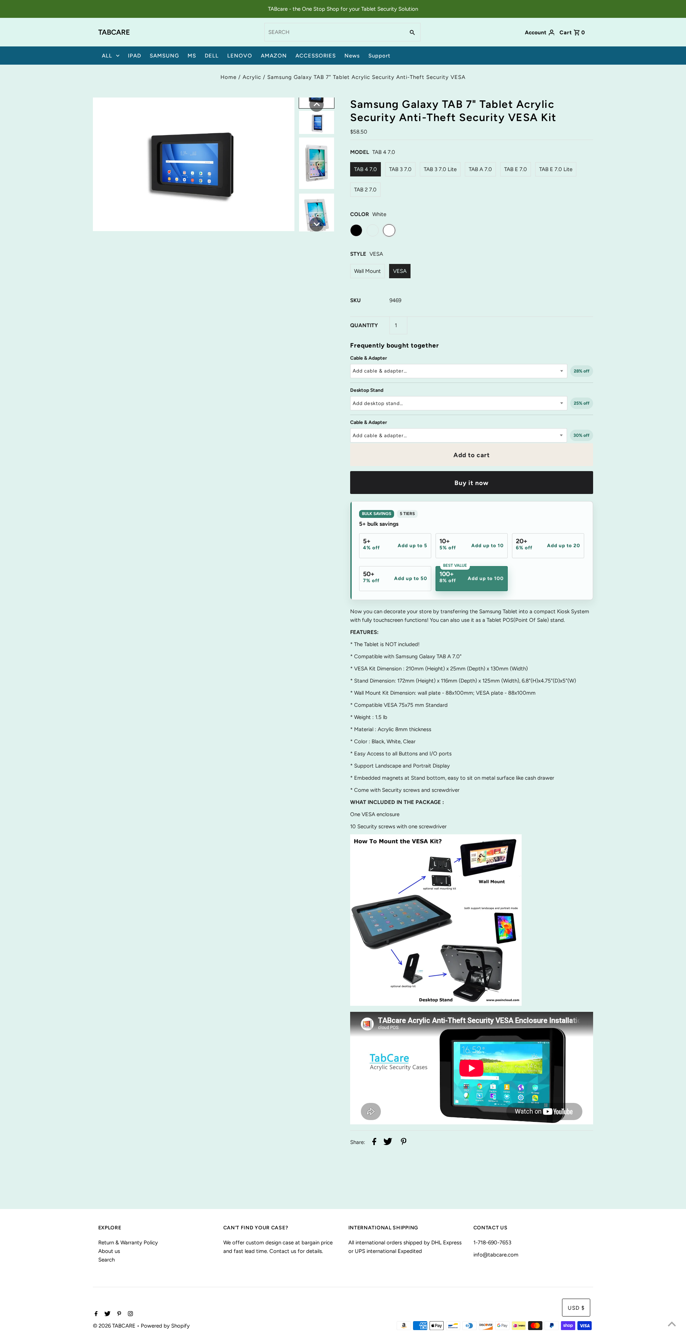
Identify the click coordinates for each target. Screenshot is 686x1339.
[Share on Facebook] (374, 1143)
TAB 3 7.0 (400, 169)
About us (109, 1251)
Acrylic (252, 77)
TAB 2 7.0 (365, 189)
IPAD (134, 56)
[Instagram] (129, 1314)
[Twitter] (106, 1314)
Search (106, 1259)
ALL (107, 56)
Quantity (364, 325)
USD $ (576, 1308)
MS (192, 56)
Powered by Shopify (165, 1326)
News (352, 56)
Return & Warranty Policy (128, 1242)
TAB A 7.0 (480, 169)
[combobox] (334, 32)
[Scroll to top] (672, 1325)
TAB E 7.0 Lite (555, 169)
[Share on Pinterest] (404, 1143)
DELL (212, 56)
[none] (316, 105)
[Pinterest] (118, 1314)
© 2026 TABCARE (115, 1326)
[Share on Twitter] (387, 1143)
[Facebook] (95, 1314)
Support (379, 56)
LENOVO (239, 56)
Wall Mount (367, 271)
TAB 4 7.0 (365, 169)
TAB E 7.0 (515, 169)
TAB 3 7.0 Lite (440, 169)
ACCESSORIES (315, 56)
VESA (400, 271)
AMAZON (274, 56)
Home (228, 77)
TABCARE (114, 32)
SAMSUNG (164, 56)
